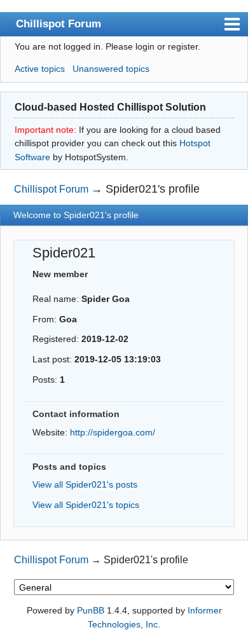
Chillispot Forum (58, 23)
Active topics (40, 69)
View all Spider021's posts (84, 484)
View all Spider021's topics (85, 505)
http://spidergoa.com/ (112, 432)
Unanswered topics (110, 69)
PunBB (90, 610)
